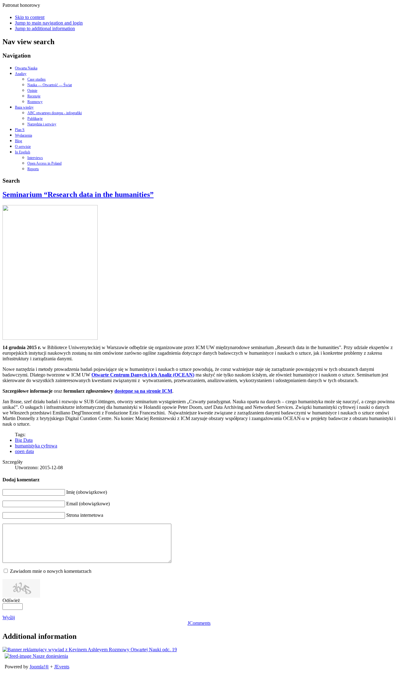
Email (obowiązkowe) (88, 503)
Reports (33, 169)
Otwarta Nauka (26, 68)
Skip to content (29, 17)
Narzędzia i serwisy (41, 124)
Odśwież (11, 600)
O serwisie (23, 146)
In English (22, 152)
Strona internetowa (84, 515)
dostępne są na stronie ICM (143, 391)
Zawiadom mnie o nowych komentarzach (50, 571)
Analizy (20, 74)
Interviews (35, 158)
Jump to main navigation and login (49, 23)
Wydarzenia (23, 135)
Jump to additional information (45, 28)
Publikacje (35, 118)
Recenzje (33, 96)
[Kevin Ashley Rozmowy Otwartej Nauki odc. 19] (89, 649)
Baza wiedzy (24, 107)
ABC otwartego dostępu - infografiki (54, 113)
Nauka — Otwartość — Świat (49, 85)
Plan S (20, 130)
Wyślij (8, 617)
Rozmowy (35, 102)
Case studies (36, 79)
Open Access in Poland (44, 163)
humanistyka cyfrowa (36, 445)
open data (24, 451)
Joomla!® (39, 666)
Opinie (32, 90)
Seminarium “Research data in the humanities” (78, 194)
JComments (199, 623)
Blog (18, 141)
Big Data (24, 440)
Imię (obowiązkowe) (86, 492)
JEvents (61, 666)
